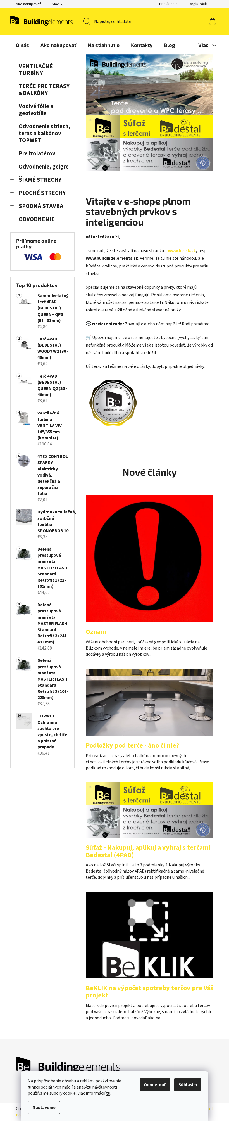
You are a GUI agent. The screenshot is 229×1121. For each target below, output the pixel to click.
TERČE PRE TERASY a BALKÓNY (44, 89)
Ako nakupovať (28, 4)
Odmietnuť (155, 1085)
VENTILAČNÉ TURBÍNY (36, 69)
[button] (97, 85)
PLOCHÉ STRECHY (42, 193)
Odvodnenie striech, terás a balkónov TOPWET (44, 133)
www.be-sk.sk (182, 251)
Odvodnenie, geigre (44, 167)
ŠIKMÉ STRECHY (40, 180)
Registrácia (198, 4)
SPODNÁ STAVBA (41, 206)
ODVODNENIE (37, 219)
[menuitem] (22, 44)
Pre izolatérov (37, 154)
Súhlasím (187, 1085)
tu (108, 1093)
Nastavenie (44, 1108)
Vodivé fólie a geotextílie (36, 109)
